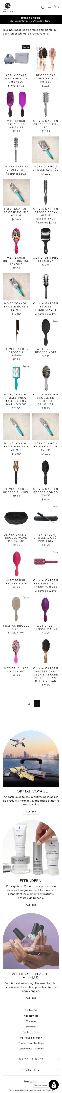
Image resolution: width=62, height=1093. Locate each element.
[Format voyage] (31, 758)
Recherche (31, 1010)
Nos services (31, 1015)
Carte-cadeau (31, 1032)
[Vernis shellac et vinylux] (31, 941)
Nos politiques (30, 1059)
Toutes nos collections (30, 1043)
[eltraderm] (31, 848)
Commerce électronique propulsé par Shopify (31, 1090)
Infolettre (30, 1069)
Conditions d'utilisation (31, 1048)
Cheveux (31, 1021)
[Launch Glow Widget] (54, 1085)
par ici (31, 811)
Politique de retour (31, 1037)
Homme (31, 1026)
